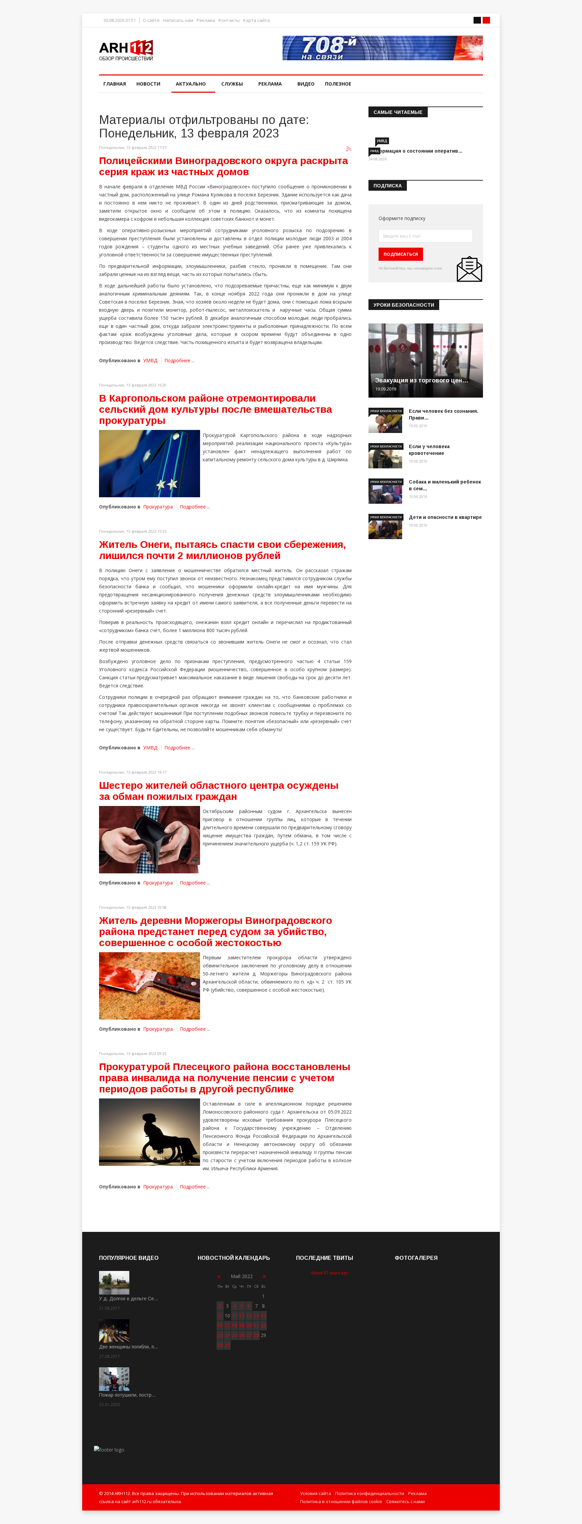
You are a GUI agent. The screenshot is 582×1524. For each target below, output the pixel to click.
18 (234, 1325)
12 (242, 1315)
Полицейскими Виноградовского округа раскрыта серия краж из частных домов (223, 166)
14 (256, 1315)
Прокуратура (158, 506)
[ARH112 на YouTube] (383, 48)
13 (249, 1315)
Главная (114, 84)
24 (227, 1335)
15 (263, 1315)
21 (256, 1325)
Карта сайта (256, 20)
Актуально (191, 84)
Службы (232, 84)
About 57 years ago (329, 1273)
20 (249, 1325)
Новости (148, 84)
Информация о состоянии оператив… (415, 151)
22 (263, 1325)
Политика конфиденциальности (369, 1493)
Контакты (229, 20)
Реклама (206, 20)
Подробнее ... (179, 360)
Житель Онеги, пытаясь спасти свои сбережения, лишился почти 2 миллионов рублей (222, 550)
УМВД (150, 360)
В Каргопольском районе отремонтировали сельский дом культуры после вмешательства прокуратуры (215, 409)
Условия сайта (315, 1493)
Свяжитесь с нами (405, 1501)
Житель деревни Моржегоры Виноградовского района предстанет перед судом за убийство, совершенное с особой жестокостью (215, 931)
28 (256, 1335)
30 (220, 1345)
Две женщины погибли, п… (128, 1346)
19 (242, 1325)
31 (227, 1345)
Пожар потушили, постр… (127, 1395)
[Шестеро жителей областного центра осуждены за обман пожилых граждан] (149, 839)
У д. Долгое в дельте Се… (128, 1298)
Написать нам (178, 20)
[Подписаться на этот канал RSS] (349, 149)
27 (249, 1335)
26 (242, 1335)
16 (220, 1325)
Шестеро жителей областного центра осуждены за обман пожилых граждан (218, 791)
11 (234, 1315)
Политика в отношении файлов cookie (341, 1501)
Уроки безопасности (386, 411)
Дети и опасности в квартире (445, 517)
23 (220, 1335)
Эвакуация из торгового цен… (421, 380)
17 (227, 1325)
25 (234, 1335)
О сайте (151, 20)
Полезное (338, 84)
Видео (306, 84)
